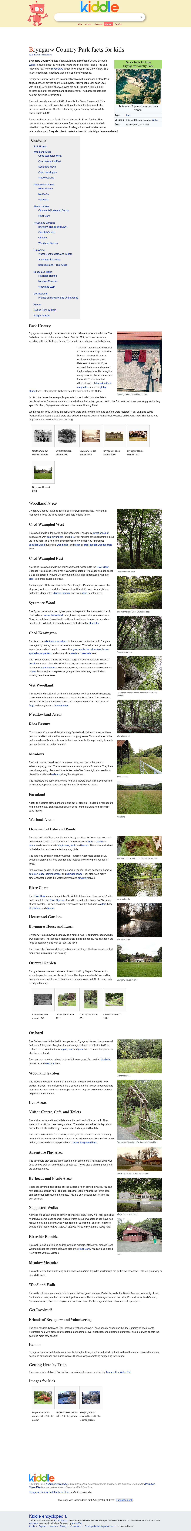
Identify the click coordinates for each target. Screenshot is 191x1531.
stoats (74, 653)
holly (71, 536)
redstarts (55, 774)
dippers (57, 593)
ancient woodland (53, 615)
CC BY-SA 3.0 (60, 1520)
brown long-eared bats (85, 1142)
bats (33, 671)
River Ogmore (57, 900)
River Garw (57, 68)
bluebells (94, 623)
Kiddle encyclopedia (57, 1484)
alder (31, 578)
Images (88, 24)
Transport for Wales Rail (118, 1372)
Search (141, 17)
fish (90, 841)
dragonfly (83, 878)
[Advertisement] (95, 36)
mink (73, 845)
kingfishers (63, 845)
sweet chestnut (100, 533)
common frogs (53, 873)
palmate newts (74, 873)
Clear (134, 17)
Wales (155, 119)
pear (70, 1049)
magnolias (82, 387)
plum (80, 1049)
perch (100, 841)
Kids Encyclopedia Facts (40, 54)
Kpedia (108, 24)
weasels (86, 653)
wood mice (62, 544)
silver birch (57, 536)
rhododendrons (103, 383)
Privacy (63, 1526)
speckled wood (37, 544)
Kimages (98, 24)
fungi (31, 705)
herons (66, 593)
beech (32, 663)
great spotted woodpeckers (98, 544)
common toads (36, 873)
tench (32, 845)
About (53, 1526)
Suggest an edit (124, 1499)
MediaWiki (76, 1523)
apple (64, 1049)
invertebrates (61, 705)
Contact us (75, 1526)
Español (118, 24)
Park (128, 115)
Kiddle (32, 1526)
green (77, 544)
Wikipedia (33, 1523)
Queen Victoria (47, 667)
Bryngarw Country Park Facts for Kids (48, 1492)
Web (80, 24)
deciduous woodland (56, 641)
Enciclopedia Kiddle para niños (98, 1526)
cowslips (49, 1063)
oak (49, 536)
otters (84, 593)
